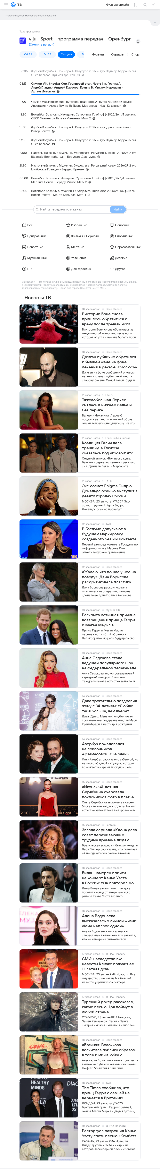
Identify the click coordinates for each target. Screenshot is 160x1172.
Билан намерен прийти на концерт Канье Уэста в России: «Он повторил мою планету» (109, 878)
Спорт (136, 54)
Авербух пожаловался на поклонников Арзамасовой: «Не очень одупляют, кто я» (105, 749)
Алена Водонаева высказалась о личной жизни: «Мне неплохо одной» (109, 921)
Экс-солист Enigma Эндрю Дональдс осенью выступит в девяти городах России (110, 491)
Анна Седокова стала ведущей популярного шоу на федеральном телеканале (109, 663)
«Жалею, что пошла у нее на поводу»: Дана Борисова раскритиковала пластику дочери (109, 577)
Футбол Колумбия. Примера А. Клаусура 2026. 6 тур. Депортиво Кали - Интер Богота (81, 129)
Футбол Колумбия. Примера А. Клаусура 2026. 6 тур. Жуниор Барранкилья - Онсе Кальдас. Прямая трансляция (84, 73)
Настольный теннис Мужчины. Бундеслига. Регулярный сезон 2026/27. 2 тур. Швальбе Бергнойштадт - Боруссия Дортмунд (84, 154)
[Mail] (13, 4)
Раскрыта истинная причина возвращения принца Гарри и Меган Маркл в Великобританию (109, 620)
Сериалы (117, 54)
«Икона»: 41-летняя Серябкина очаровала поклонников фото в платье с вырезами (108, 792)
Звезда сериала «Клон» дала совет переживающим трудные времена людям (109, 835)
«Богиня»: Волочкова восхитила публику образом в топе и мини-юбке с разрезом (108, 1050)
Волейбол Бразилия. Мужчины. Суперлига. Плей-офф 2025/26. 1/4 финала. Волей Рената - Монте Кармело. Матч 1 (83, 192)
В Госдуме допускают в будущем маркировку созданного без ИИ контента (109, 534)
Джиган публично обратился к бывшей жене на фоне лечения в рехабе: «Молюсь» (109, 362)
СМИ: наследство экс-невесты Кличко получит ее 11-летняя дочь (108, 964)
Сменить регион (41, 44)
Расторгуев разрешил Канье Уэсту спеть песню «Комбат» (109, 1133)
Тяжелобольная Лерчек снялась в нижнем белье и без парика (107, 405)
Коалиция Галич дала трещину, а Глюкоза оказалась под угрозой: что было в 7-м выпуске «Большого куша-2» (107, 448)
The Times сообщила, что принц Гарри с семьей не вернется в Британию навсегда (106, 1093)
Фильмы (98, 54)
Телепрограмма (30, 31)
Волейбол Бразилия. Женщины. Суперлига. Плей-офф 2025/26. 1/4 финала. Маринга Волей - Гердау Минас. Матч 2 (83, 180)
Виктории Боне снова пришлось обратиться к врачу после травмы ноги (106, 319)
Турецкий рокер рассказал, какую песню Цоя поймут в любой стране (108, 1007)
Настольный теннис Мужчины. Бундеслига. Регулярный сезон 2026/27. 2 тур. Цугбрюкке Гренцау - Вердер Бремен (84, 167)
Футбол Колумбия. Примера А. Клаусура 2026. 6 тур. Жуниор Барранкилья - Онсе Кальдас (84, 142)
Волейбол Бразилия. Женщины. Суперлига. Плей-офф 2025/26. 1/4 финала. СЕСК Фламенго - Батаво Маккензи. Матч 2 (83, 116)
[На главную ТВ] (19, 4)
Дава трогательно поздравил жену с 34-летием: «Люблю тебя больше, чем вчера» (109, 706)
